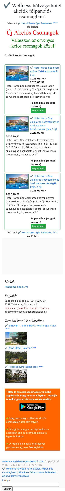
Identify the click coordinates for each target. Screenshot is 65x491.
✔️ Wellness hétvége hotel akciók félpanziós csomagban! (33, 11)
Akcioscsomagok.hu (16, 286)
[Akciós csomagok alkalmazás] (32, 406)
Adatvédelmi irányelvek (15, 475)
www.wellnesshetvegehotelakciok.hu (23, 461)
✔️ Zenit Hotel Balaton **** (20, 347)
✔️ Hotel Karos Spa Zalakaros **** (38, 23)
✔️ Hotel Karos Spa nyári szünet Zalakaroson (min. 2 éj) (44, 71)
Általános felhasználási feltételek (37, 472)
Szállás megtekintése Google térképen (27, 308)
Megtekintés (38, 110)
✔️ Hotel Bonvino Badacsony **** (24, 366)
